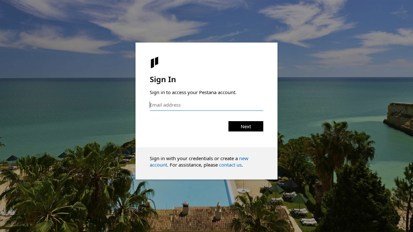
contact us (230, 164)
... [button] (406, 226)
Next (246, 126)
